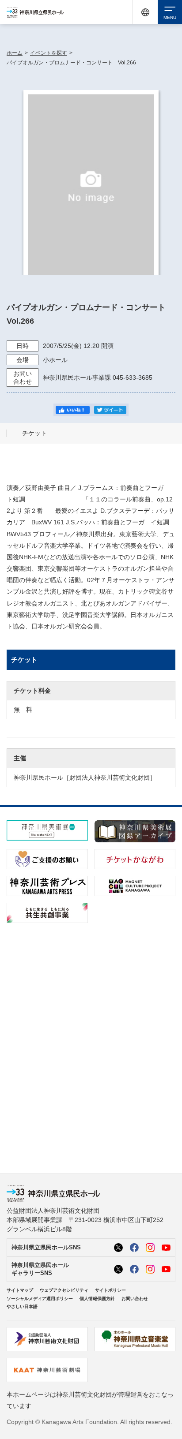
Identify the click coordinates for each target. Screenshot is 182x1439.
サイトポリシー (110, 1290)
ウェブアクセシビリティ (64, 1290)
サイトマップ (20, 1290)
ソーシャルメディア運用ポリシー (40, 1298)
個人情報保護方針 (97, 1298)
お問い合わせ (134, 1298)
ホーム (15, 53)
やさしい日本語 (22, 1306)
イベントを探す (48, 53)
